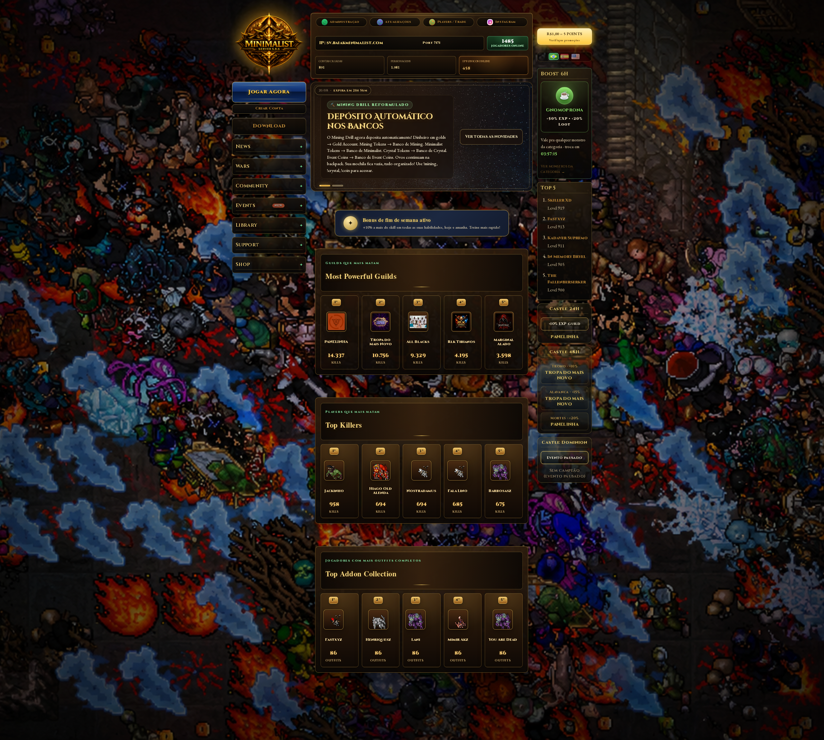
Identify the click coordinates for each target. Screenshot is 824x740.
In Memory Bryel (567, 257)
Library (246, 225)
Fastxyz (556, 219)
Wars (242, 166)
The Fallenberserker (567, 279)
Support (247, 245)
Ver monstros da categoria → (557, 169)
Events (259, 205)
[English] (575, 56)
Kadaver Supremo (568, 238)
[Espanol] (564, 56)
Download (269, 125)
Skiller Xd (560, 200)
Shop (243, 264)
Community (252, 186)
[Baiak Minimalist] (269, 43)
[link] (420, 137)
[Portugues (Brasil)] (553, 56)
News (243, 146)
